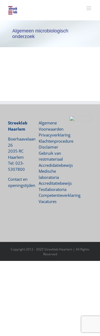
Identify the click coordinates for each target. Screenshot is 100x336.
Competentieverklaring (60, 195)
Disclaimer (48, 147)
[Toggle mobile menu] (89, 8)
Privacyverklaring (54, 135)
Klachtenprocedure (56, 141)
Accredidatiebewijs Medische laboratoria (56, 171)
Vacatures (48, 201)
